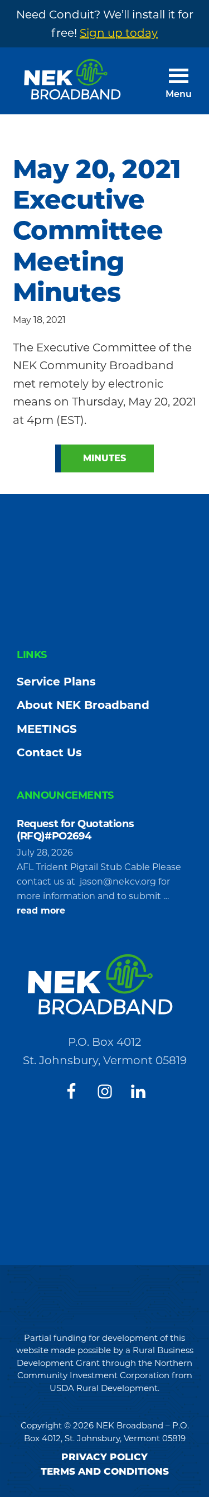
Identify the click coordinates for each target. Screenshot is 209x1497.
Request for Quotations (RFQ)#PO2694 (75, 830)
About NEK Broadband (83, 705)
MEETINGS (47, 729)
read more (41, 911)
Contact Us (49, 752)
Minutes (104, 458)
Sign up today (119, 33)
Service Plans (56, 681)
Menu (179, 94)
